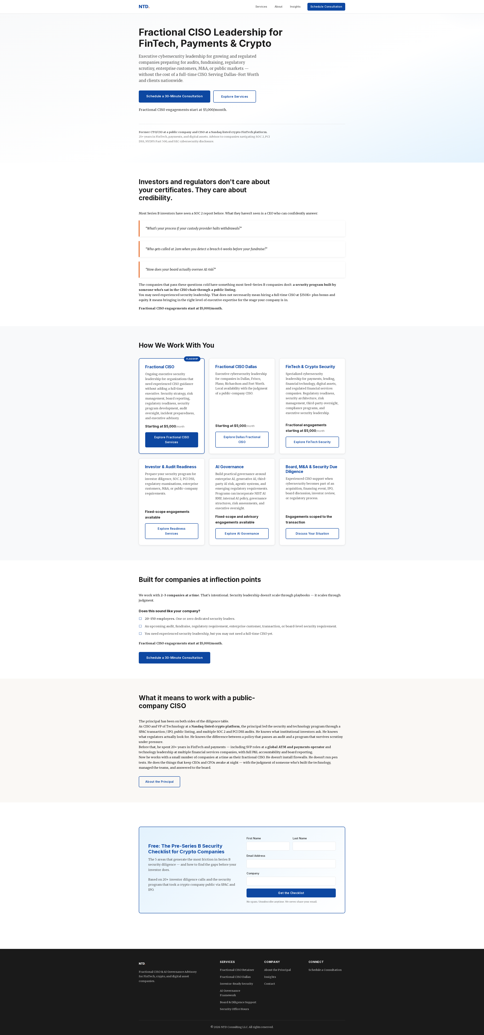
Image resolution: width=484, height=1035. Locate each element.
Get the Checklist (291, 893)
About (278, 6)
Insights (295, 6)
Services (261, 6)
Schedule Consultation (326, 6)
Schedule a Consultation (325, 970)
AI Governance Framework (230, 993)
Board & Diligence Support (238, 1002)
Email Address (256, 855)
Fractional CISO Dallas (235, 977)
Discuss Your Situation (312, 533)
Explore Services (234, 96)
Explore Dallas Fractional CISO (242, 439)
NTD (144, 6)
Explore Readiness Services (171, 531)
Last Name (300, 838)
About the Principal (159, 781)
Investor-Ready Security (236, 983)
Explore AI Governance (242, 533)
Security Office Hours (234, 1009)
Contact (269, 983)
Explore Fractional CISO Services (171, 439)
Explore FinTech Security (312, 442)
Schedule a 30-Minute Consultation (174, 96)
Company (253, 873)
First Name (254, 838)
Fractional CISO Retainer (237, 970)
